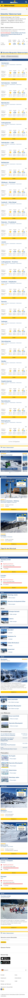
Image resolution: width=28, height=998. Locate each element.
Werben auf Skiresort (6, 984)
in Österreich (14, 502)
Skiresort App (4, 954)
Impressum (3, 978)
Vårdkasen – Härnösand (8, 182)
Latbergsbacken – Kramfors (9, 262)
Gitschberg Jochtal (6, 559)
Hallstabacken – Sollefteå (9, 83)
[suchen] (26, 2)
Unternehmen (18, 978)
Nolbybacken (5, 162)
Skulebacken (5, 63)
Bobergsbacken (5, 421)
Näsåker (3, 361)
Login (16, 981)
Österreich (3, 577)
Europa (2, 64)
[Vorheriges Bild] (2, 463)
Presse (2, 981)
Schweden (7, 64)
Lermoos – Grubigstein (7, 860)
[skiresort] (14, 2)
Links (16, 975)
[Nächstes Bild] (26, 463)
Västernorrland (18, 64)
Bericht (13, 571)
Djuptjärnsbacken (6, 381)
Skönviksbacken (6, 341)
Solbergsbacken (6, 122)
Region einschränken (13, 56)
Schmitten (3, 575)
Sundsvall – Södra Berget (8, 202)
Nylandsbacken (5, 401)
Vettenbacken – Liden (7, 142)
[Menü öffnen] (2, 2)
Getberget (4, 321)
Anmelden (3, 942)
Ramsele (4, 301)
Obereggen (3, 876)
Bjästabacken (5, 103)
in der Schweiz (10, 846)
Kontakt (2, 975)
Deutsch (6, 970)
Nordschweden (12, 64)
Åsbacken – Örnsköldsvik (8, 222)
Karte (3, 56)
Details (14, 79)
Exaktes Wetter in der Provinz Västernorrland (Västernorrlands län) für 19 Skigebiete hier (13, 34)
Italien (2, 561)
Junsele (3, 242)
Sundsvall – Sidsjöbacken (8, 281)
